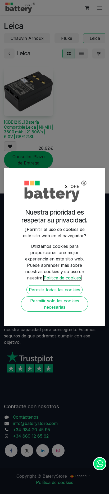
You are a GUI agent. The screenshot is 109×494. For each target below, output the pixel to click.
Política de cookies (62, 277)
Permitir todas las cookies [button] (54, 289)
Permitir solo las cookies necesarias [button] (54, 304)
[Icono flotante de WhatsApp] (99, 463)
